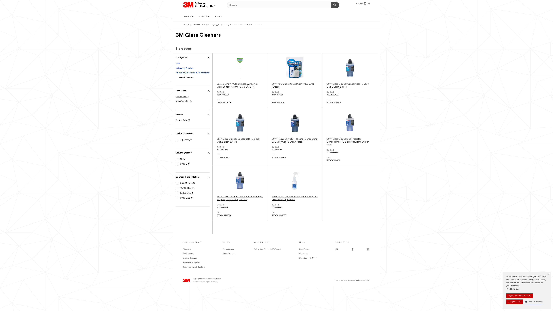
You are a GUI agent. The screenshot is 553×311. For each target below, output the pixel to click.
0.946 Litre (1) (186, 198)
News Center (228, 249)
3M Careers (188, 254)
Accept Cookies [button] (514, 302)
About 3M (187, 249)
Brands (218, 17)
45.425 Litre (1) (186, 193)
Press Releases (229, 254)
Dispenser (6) (186, 140)
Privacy (202, 279)
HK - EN (359, 4)
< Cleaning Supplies (184, 68)
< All (178, 63)
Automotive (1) (182, 97)
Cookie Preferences (214, 279)
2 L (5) (182, 159)
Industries (204, 17)
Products (188, 17)
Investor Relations (190, 258)
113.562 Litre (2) (187, 188)
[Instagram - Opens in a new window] (368, 249)
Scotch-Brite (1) (183, 120)
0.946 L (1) (185, 164)
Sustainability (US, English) (194, 267)
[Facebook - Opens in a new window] (352, 249)
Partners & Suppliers (191, 263)
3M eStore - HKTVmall (308, 258)
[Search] (335, 5)
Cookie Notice (513, 289)
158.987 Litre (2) (187, 183)
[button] (533, 301)
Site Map (303, 254)
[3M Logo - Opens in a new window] (199, 5)
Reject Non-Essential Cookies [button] (520, 296)
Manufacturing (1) (184, 101)
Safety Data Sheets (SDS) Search (267, 249)
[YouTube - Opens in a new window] (337, 249)
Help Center (304, 249)
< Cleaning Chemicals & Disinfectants (193, 73)
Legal (195, 279)
